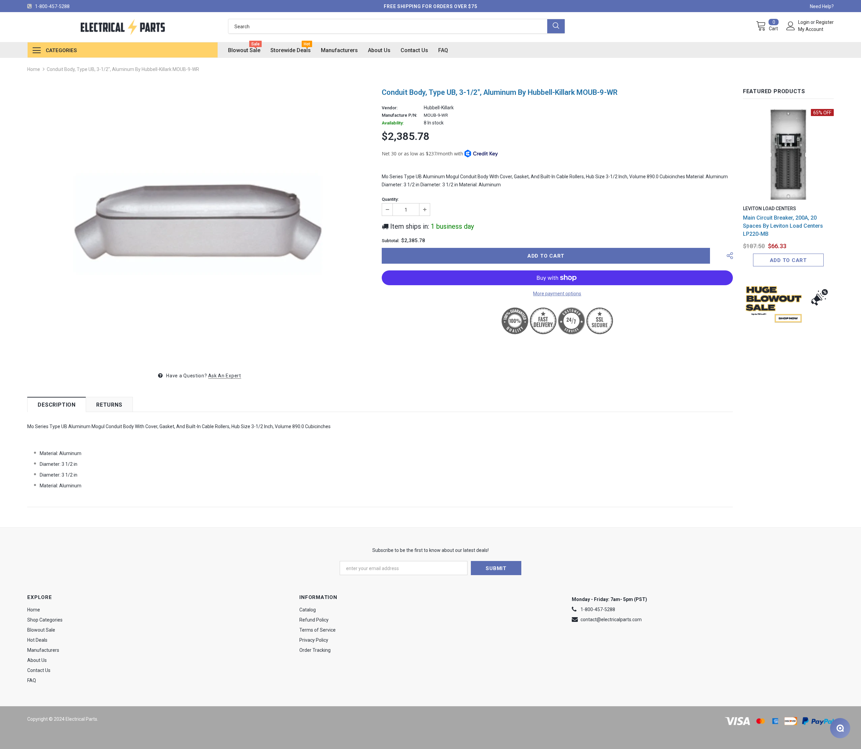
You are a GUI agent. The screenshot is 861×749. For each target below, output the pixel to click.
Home (33, 69)
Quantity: (390, 199)
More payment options (557, 293)
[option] (199, 224)
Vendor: (390, 108)
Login (804, 22)
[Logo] (122, 27)
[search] (387, 26)
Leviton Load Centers (769, 208)
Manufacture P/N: (399, 115)
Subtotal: (390, 240)
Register (825, 22)
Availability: (393, 123)
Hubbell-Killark (439, 107)
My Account (810, 29)
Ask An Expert (224, 375)
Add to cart (788, 260)
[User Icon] (790, 26)
